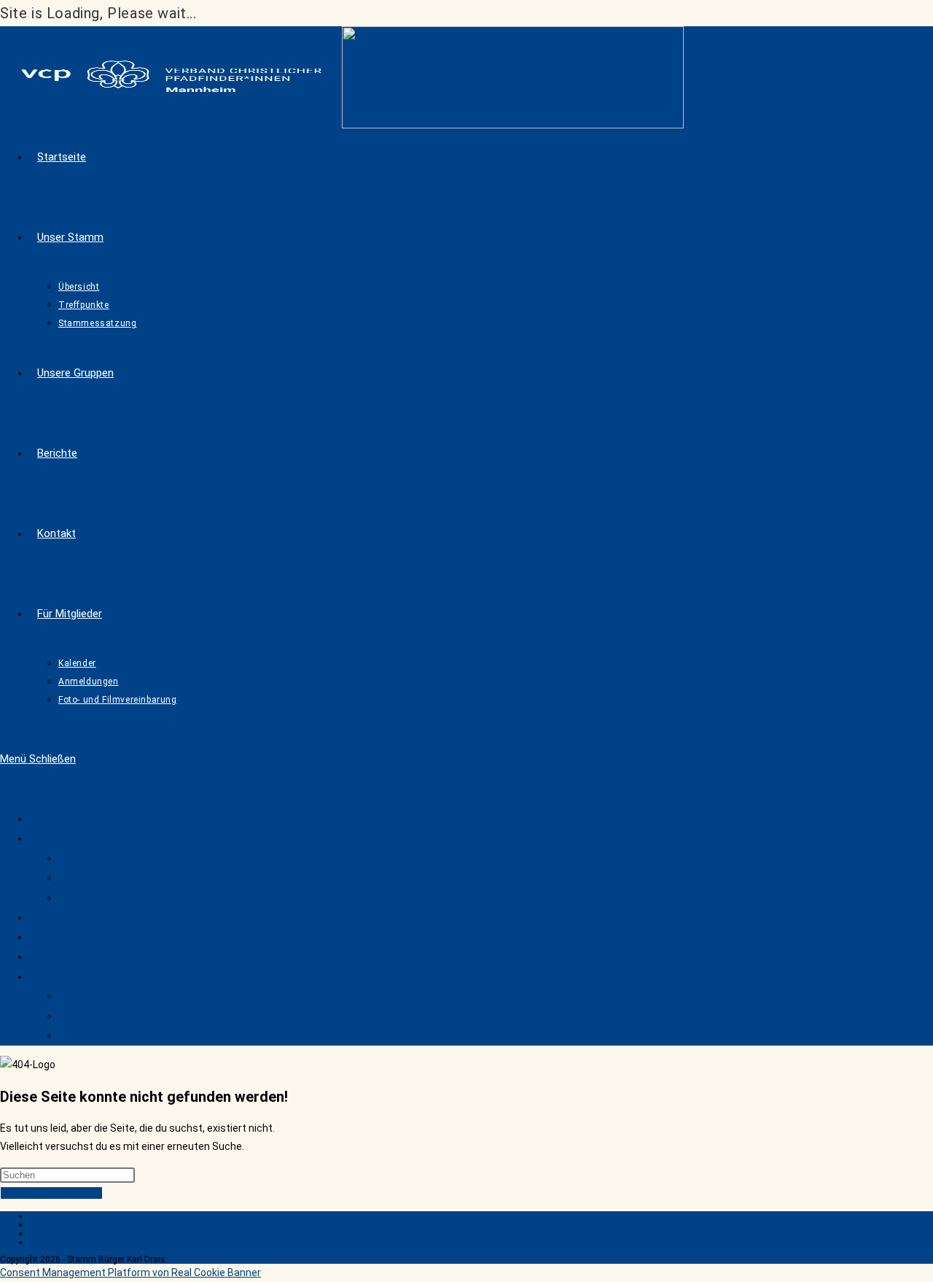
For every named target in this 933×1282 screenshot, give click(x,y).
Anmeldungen (91, 1015)
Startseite (53, 818)
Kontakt (48, 956)
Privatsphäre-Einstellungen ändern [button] (97, 1242)
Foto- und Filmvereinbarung (124, 1035)
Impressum (51, 1233)
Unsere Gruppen (67, 917)
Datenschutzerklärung (73, 1215)
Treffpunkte (87, 877)
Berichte (49, 936)
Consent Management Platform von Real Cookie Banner (130, 1272)
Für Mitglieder (61, 976)
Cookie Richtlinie (62, 1224)
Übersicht (81, 858)
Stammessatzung (101, 897)
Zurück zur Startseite (51, 1193)
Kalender (79, 996)
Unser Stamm (62, 838)
